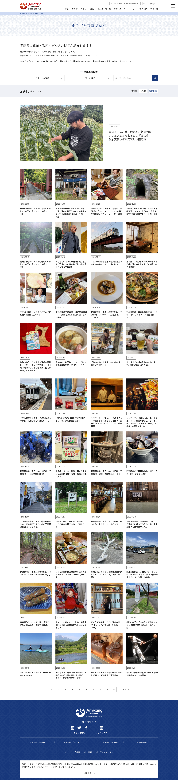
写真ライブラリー (37, 742)
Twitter (79, 728)
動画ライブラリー (72, 742)
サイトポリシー (98, 771)
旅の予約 (143, 9)
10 (114, 689)
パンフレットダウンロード (106, 742)
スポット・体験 (87, 9)
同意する (87, 773)
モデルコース (119, 9)
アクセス (154, 9)
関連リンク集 (114, 771)
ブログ (74, 9)
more (22, 106)
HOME (22, 13)
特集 (67, 9)
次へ (124, 689)
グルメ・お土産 (104, 9)
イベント (132, 9)
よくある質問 (141, 742)
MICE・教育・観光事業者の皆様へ (72, 771)
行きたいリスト (106, 752)
